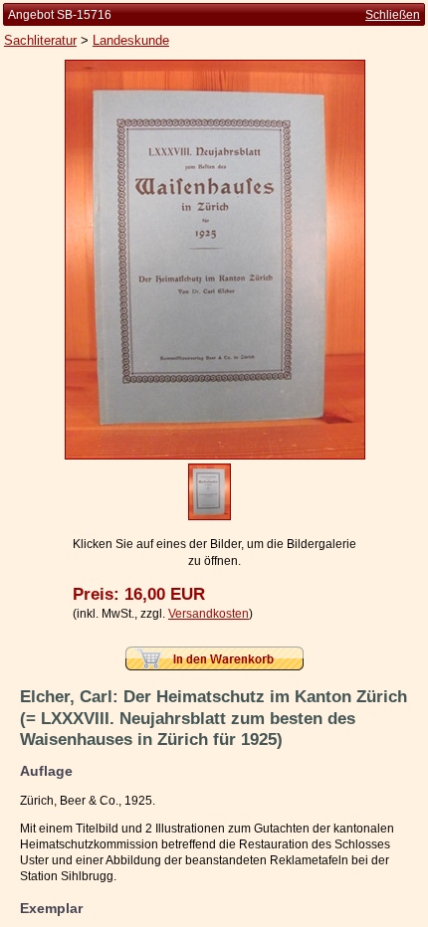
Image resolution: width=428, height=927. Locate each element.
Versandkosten (208, 614)
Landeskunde (131, 40)
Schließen (392, 15)
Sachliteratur (40, 40)
